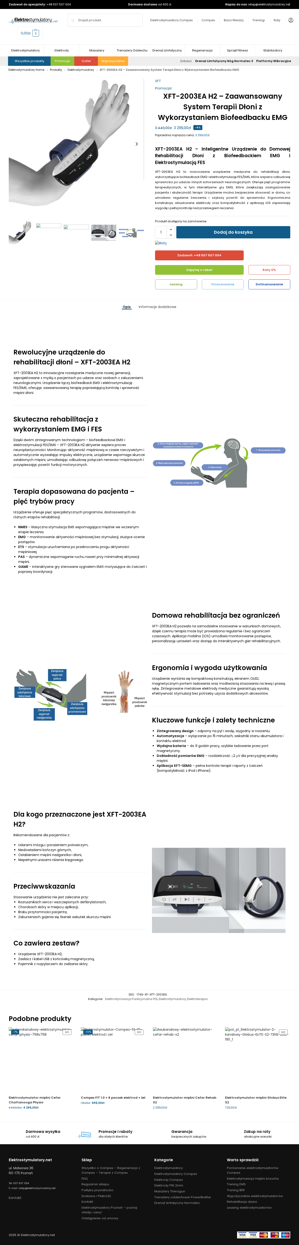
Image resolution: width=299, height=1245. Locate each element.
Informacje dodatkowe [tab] (157, 306)
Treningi (258, 20)
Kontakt (15, 1197)
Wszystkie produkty (29, 61)
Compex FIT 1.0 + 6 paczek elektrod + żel (113, 1097)
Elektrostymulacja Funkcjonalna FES (131, 999)
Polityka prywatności (97, 1190)
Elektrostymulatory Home (26, 70)
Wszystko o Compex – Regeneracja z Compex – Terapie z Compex (111, 1170)
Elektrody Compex (168, 1179)
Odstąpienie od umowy (100, 1218)
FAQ (85, 1178)
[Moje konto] (290, 20)
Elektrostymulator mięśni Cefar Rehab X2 (184, 1100)
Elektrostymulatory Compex (171, 20)
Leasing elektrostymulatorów (249, 1207)
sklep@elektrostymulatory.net (269, 4)
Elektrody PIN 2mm (168, 1185)
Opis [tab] (127, 306)
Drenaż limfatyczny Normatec (177, 1203)
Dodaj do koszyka (233, 232)
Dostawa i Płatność (96, 1196)
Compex (208, 20)
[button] (30, 33)
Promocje (62, 61)
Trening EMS (236, 1184)
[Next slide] (137, 144)
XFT (158, 81)
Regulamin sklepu (95, 1184)
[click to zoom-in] (76, 144)
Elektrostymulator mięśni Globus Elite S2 (255, 1100)
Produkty (56, 70)
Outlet (86, 61)
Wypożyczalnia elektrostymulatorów (255, 1196)
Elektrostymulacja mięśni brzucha (253, 1178)
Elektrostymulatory (81, 70)
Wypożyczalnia (113, 61)
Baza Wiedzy (234, 20)
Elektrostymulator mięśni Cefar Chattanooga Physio (35, 1100)
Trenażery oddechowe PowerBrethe (182, 1197)
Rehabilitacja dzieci (242, 1201)
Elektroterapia (197, 999)
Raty (277, 20)
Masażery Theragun (169, 1191)
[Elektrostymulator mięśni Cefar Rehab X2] (185, 1059)
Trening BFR (236, 1190)
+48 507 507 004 (58, 4)
